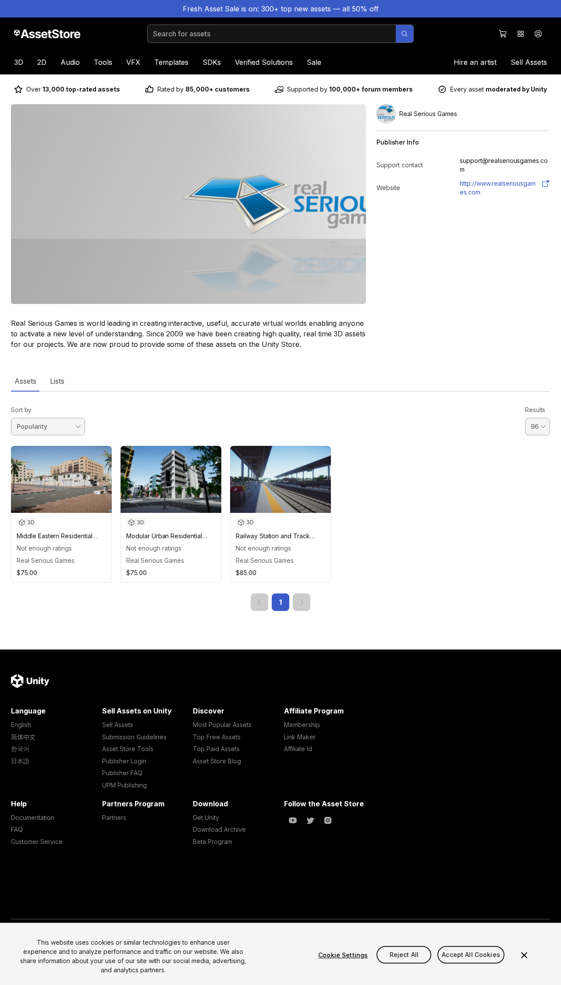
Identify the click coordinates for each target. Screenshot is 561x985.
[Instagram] (328, 820)
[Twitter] (310, 820)
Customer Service (37, 841)
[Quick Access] (520, 33)
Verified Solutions (264, 62)
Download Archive (219, 829)
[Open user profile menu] (538, 33)
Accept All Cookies (471, 955)
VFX (133, 62)
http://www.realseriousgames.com (498, 188)
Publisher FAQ (122, 773)
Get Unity (206, 817)
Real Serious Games (46, 560)
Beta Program (212, 841)
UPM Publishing (124, 785)
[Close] (524, 955)
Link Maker (300, 737)
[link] (259, 602)
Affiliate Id (298, 748)
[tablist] (280, 381)
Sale (314, 62)
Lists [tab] (57, 381)
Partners (114, 817)
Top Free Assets (217, 737)
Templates (171, 62)
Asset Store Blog (217, 761)
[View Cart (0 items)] (503, 33)
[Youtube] (293, 820)
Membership (302, 724)
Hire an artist (475, 62)
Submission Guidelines (134, 737)
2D (41, 62)
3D (18, 62)
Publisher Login (124, 761)
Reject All (404, 955)
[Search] (404, 33)
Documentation (32, 817)
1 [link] (280, 602)
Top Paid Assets (216, 748)
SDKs (211, 62)
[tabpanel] (280, 501)
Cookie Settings (343, 955)
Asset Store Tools (127, 748)
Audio (70, 62)
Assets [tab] (25, 381)
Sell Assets (529, 62)
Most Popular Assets (222, 724)
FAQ (17, 829)
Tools (103, 62)
